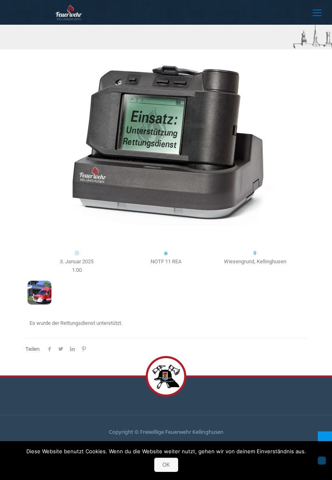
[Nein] (322, 461)
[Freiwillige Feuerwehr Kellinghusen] (69, 12)
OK (166, 465)
